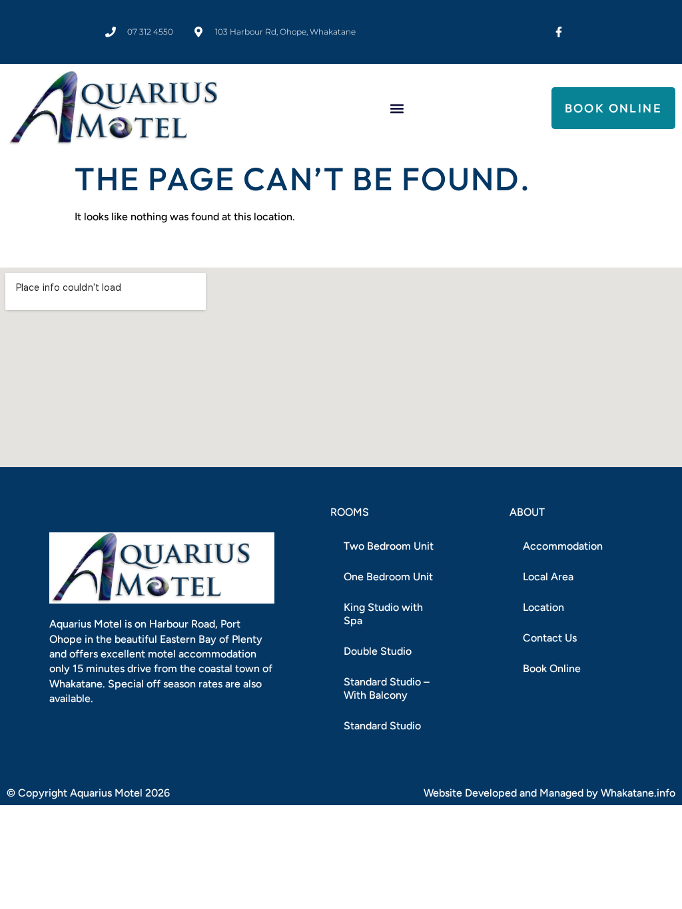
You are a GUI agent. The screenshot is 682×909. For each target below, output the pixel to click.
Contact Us (550, 638)
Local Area (548, 576)
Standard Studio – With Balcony (387, 688)
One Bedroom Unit (388, 576)
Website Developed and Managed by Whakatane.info (549, 793)
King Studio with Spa (383, 614)
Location (543, 607)
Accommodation (563, 546)
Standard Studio (382, 725)
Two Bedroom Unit (389, 546)
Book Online (552, 668)
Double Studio (378, 651)
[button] (397, 108)
